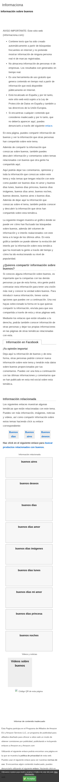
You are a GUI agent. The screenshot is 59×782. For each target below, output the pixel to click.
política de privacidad (30, 755)
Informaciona (12, 5)
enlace (48, 125)
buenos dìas (29, 505)
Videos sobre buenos (20, 663)
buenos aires (29, 461)
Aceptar (31, 778)
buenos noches (29, 635)
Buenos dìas (13, 434)
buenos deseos (29, 483)
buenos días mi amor (29, 592)
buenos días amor (29, 526)
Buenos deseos (45, 434)
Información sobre (17, 11)
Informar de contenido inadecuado (29, 721)
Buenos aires (29, 434)
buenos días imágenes (29, 548)
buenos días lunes (29, 570)
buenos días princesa (29, 613)
